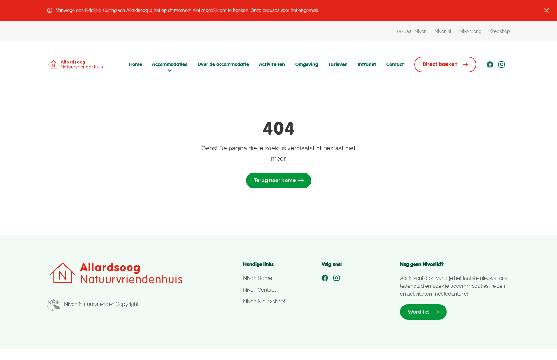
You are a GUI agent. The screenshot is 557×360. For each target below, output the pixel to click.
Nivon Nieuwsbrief (264, 301)
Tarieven (337, 64)
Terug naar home (275, 180)
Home (135, 64)
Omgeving (306, 64)
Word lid (418, 312)
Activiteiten (272, 64)
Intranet (367, 64)
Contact (395, 64)
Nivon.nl (443, 31)
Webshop (500, 31)
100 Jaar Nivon (410, 31)
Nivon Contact (259, 290)
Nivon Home (257, 278)
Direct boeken (440, 64)
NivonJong (470, 31)
